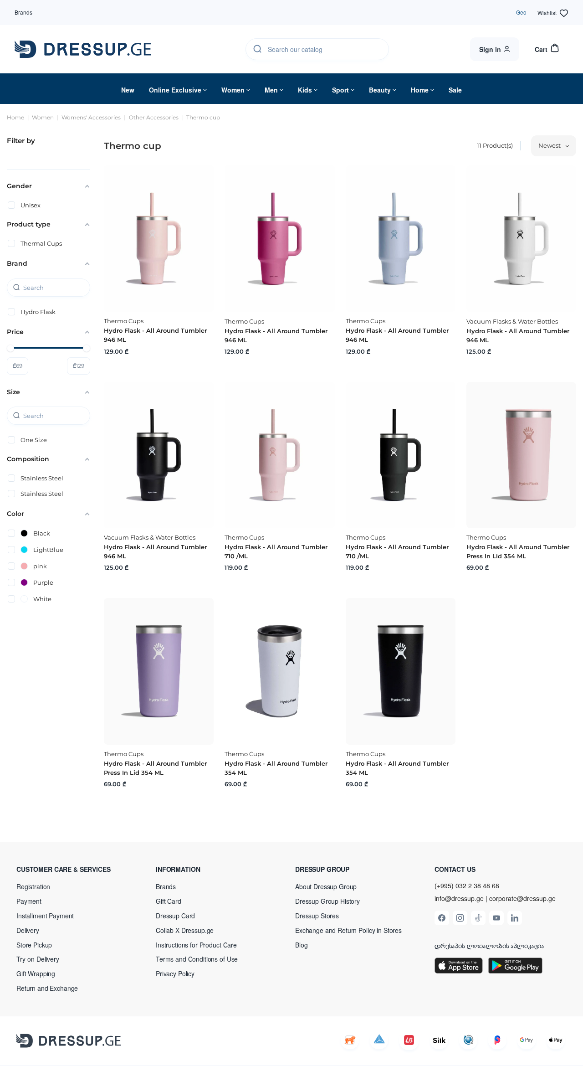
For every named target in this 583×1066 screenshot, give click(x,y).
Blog (301, 944)
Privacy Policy (175, 973)
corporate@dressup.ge (522, 898)
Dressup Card (175, 915)
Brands (23, 12)
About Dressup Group (326, 886)
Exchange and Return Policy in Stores (348, 930)
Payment (28, 901)
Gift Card (168, 901)
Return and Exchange (47, 988)
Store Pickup (34, 944)
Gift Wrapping (35, 973)
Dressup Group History (327, 901)
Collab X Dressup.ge (185, 930)
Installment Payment (45, 915)
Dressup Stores (317, 915)
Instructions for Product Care (196, 944)
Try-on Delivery (37, 958)
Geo (521, 12)
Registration (33, 886)
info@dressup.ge (459, 898)
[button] (75, 869)
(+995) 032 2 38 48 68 (467, 885)
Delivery (27, 930)
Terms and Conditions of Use (197, 958)
